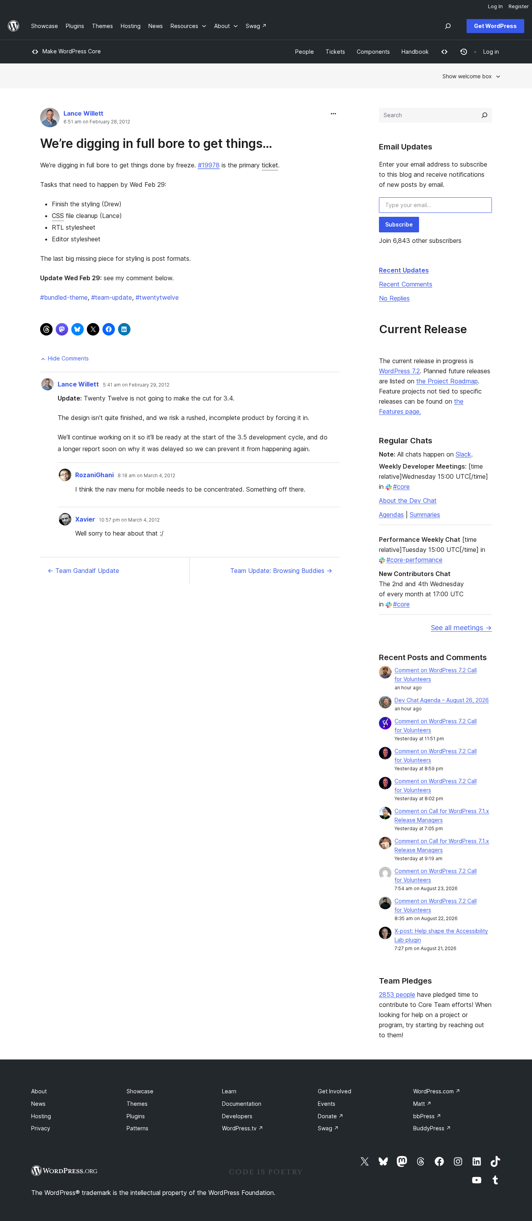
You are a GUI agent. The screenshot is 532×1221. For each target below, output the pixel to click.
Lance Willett (83, 113)
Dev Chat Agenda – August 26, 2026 (442, 700)
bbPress (427, 1116)
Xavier (85, 519)
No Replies (394, 298)
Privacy (40, 1128)
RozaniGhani (94, 475)
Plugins (136, 1116)
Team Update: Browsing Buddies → (281, 570)
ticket (270, 165)
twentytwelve (157, 297)
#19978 (209, 165)
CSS (58, 216)
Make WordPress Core (71, 51)
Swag (328, 1128)
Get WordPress (495, 26)
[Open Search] (448, 26)
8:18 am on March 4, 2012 (146, 475)
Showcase (140, 1091)
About (39, 1091)
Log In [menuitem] (495, 6)
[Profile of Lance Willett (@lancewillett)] (50, 119)
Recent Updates (404, 270)
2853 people (397, 994)
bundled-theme (64, 297)
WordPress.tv (242, 1128)
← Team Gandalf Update (83, 570)
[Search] (484, 115)
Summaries (425, 514)
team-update (111, 297)
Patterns (137, 1128)
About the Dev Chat (408, 500)
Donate (331, 1116)
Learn (229, 1091)
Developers (237, 1116)
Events (326, 1103)
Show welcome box (467, 76)
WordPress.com (436, 1091)
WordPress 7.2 (399, 371)
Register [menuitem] (519, 6)
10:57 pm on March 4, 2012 (129, 520)
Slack (463, 454)
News (38, 1103)
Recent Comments (405, 284)
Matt (422, 1103)
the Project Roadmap (447, 381)
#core (401, 486)
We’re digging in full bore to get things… (156, 143)
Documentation (241, 1103)
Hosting (41, 1116)
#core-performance (414, 560)
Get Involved (334, 1091)
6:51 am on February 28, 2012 (96, 122)
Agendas (391, 514)
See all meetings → (461, 628)
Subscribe (399, 224)
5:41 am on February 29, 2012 (136, 385)
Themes (137, 1103)
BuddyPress (432, 1128)
